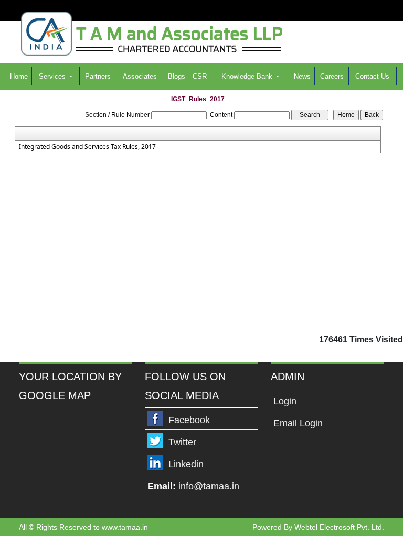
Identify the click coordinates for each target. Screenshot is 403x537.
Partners (98, 76)
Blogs (176, 76)
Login (284, 401)
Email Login (298, 423)
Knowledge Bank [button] (247, 76)
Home (19, 76)
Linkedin (186, 464)
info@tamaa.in (208, 486)
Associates (140, 76)
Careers (332, 76)
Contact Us (372, 76)
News (302, 76)
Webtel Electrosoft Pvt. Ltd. (339, 527)
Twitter (182, 442)
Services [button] (53, 76)
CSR (200, 76)
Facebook (189, 420)
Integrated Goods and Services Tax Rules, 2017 (87, 147)
